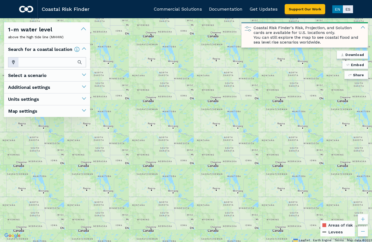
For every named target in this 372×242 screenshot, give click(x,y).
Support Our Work (305, 9)
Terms (339, 240)
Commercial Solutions (178, 9)
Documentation (225, 9)
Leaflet (304, 240)
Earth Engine (322, 240)
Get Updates (264, 9)
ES (347, 9)
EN (337, 9)
